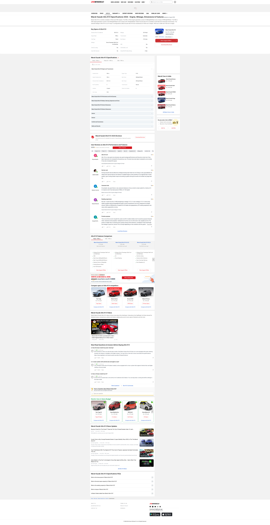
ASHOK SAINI (95, 171)
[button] (151, 2)
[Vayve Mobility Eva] (114, 403)
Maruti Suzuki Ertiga (170, 79)
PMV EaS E (130, 409)
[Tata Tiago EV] (98, 403)
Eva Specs (114, 413)
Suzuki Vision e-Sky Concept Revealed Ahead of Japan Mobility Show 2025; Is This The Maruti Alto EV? (114, 437)
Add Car (163, 106)
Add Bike (173, 106)
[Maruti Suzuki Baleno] (162, 88)
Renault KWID (130, 295)
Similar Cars (155, 13)
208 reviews (161, 36)
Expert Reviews (128, 13)
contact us (94, 505)
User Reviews (139, 13)
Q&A (147, 13)
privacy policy (124, 502)
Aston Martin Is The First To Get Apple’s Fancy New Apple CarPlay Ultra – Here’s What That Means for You (113, 457)
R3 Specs (146, 413)
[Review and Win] (122, 274)
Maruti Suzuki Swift (170, 67)
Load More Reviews (122, 228)
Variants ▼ (116, 13)
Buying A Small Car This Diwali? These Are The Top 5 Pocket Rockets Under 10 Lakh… (112, 426)
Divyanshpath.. (95, 156)
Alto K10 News (123, 465)
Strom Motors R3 (146, 409)
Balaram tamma (95, 187)
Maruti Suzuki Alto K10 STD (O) (101, 239)
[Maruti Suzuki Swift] (162, 69)
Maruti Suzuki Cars (101, 495)
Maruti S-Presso (146, 295)
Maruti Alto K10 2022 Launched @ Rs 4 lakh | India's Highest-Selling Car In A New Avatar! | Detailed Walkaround (103, 333)
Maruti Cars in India (169, 93)
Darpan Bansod (95, 200)
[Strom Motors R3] (146, 403)
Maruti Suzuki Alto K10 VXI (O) (144, 239)
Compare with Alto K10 (99, 303)
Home (92, 495)
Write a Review (168, 36)
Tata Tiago (98, 295)
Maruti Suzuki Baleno (171, 86)
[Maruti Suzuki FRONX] (162, 75)
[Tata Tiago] (98, 289)
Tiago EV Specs (98, 413)
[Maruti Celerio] (114, 289)
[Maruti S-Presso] (146, 289)
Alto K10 (107, 495)
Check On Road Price (169, 34)
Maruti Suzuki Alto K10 (171, 30)
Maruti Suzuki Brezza (171, 60)
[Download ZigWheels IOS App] (167, 511)
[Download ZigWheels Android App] (155, 511)
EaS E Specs (130, 413)
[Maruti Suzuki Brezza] (162, 62)
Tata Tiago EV (99, 409)
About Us (93, 500)
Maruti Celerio (114, 295)
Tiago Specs (98, 300)
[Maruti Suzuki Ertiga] (162, 81)
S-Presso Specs (146, 300)
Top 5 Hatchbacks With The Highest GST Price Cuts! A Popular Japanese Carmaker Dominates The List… (114, 447)
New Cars (95, 495)
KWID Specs (130, 300)
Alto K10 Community (128, 382)
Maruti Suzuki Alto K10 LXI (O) (122, 239)
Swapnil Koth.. (95, 217)
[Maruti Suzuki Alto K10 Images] (159, 32)
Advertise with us (95, 502)
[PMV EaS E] (130, 403)
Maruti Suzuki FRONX (171, 73)
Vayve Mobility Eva (114, 409)
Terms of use (123, 500)
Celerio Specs (114, 300)
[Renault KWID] (130, 289)
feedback (122, 505)
